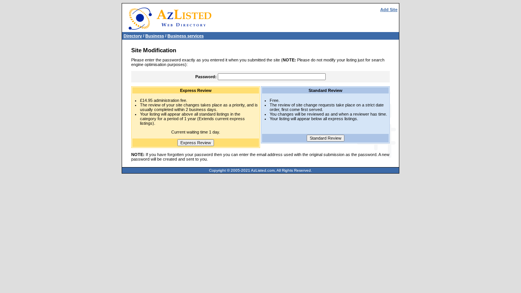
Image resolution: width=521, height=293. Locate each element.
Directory (133, 36)
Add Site (388, 9)
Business (154, 36)
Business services (185, 36)
